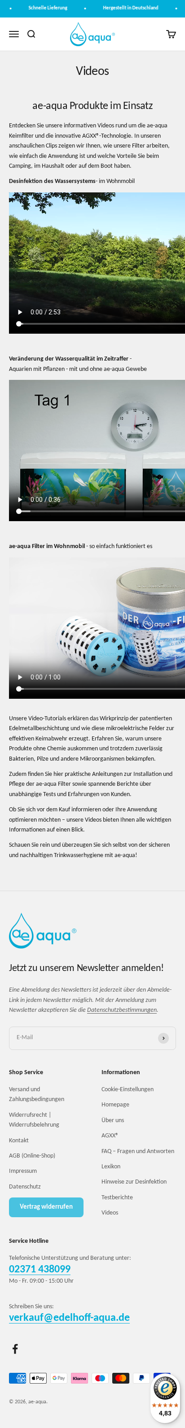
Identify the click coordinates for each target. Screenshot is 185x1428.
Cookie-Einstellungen (127, 1089)
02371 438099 (39, 1269)
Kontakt (19, 1140)
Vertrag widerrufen (46, 1207)
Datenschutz (25, 1187)
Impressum (23, 1171)
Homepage (115, 1104)
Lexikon (110, 1166)
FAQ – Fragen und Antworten (137, 1151)
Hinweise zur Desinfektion (134, 1182)
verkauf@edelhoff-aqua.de (69, 1318)
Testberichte (117, 1197)
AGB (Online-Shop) (32, 1156)
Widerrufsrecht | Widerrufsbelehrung (34, 1120)
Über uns (112, 1120)
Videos (109, 1213)
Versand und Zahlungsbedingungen (36, 1094)
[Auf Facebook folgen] (15, 1349)
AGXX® (110, 1135)
